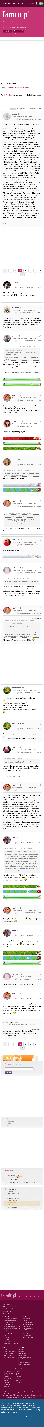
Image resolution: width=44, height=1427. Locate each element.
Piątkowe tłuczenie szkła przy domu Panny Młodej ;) (22, 1182)
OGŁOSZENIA (11, 1189)
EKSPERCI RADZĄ (13, 1193)
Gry (5, 1335)
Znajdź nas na (30, 3)
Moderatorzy (22, 1355)
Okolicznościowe (9, 1357)
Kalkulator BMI (8, 1334)
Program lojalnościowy (25, 1357)
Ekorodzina (26, 1320)
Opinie (6, 1349)
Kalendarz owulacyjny (10, 1318)
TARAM (15, 308)
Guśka (15, 459)
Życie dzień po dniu (10, 1351)
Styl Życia (7, 1384)
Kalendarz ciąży (9, 1322)
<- (5, 271)
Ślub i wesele (23, 84)
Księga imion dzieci (10, 1330)
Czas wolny (7, 1386)
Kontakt (20, 1349)
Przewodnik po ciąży (10, 1320)
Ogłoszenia (12, 1191)
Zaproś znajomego (24, 1359)
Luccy (14, 114)
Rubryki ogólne (28, 1324)
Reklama (21, 1351)
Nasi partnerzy (23, 1361)
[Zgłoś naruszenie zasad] (17, 119)
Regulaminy (22, 1353)
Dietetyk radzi (13, 1200)
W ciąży (6, 1375)
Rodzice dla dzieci (9, 1341)
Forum (3, 84)
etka (14, 837)
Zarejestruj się (18, 31)
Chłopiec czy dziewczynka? (12, 1328)
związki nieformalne (13, 1175)
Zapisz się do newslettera (10, 34)
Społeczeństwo (8, 1353)
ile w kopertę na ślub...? (14, 1177)
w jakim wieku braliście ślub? (15, 1173)
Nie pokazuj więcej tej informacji (30, 1416)
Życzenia (19, 1380)
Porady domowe (28, 1337)
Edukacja (6, 1337)
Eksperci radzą (28, 1322)
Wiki (17, 1378)
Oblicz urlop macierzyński (12, 1326)
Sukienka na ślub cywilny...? (15, 1180)
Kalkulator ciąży (9, 1324)
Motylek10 (17, 688)
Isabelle (15, 747)
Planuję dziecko (28, 1328)
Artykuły (19, 1375)
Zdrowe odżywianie (15, 1195)
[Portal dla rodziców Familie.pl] (15, 18)
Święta (6, 1380)
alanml (15, 336)
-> (22, 274)
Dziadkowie (26, 1332)
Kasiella (15, 395)
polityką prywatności (9, 1412)
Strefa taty (26, 1334)
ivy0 (14, 282)
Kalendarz (7, 1339)
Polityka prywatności (24, 1364)
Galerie (18, 1376)
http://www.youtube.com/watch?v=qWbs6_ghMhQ (19, 851)
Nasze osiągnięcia (24, 1362)
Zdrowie (6, 1382)
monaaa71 (16, 421)
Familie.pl (9, 95)
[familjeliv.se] (41, 3)
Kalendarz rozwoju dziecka (12, 1332)
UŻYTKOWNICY (12, 1207)
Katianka (16, 540)
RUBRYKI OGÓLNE (13, 1198)
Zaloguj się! (7, 31)
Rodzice (25, 1330)
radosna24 (16, 568)
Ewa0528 (16, 974)
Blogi (17, 1373)
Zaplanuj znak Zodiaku (11, 1343)
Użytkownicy (27, 1335)
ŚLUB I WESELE (12, 84)
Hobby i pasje (8, 1355)
